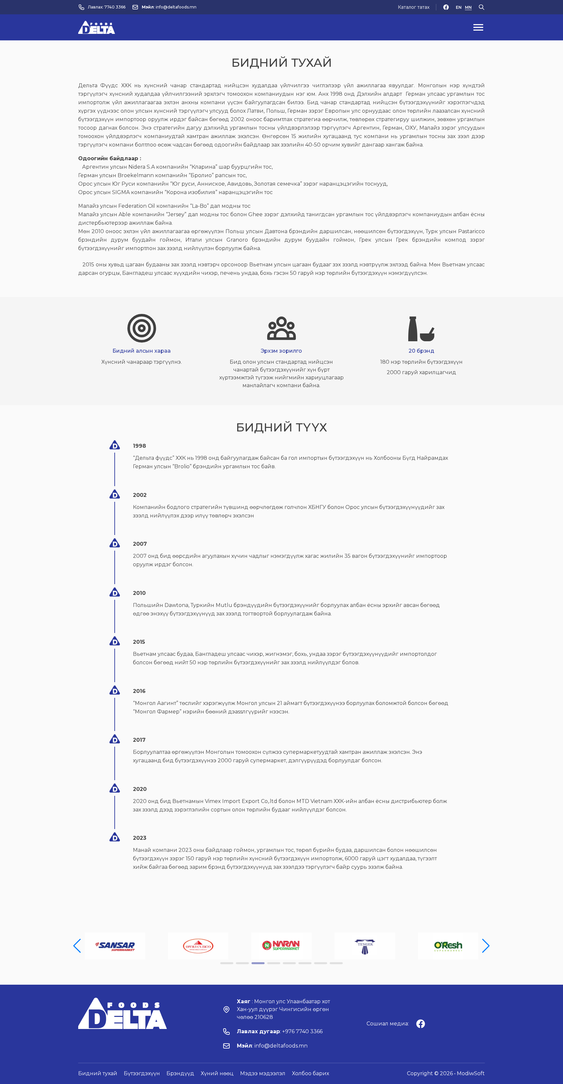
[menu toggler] (478, 27)
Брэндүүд (180, 1073)
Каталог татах (413, 7)
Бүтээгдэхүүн (142, 1073)
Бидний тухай (97, 1073)
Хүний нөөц (217, 1073)
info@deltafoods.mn (176, 7)
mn (468, 7)
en (459, 7)
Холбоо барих (310, 1073)
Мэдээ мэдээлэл (262, 1073)
